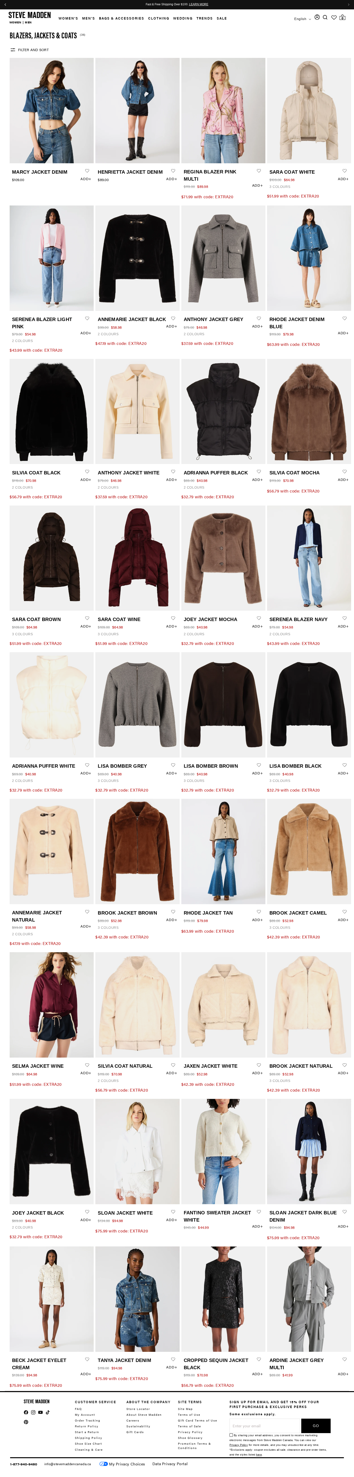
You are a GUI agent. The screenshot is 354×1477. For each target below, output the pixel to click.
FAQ (78, 1409)
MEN (28, 22)
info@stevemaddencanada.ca (67, 1463)
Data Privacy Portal (170, 1463)
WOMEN (15, 22)
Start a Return (87, 1432)
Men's (88, 18)
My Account (85, 1414)
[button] (66, 18)
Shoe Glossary (190, 1438)
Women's (68, 18)
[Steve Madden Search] (325, 17)
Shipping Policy (88, 1438)
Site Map (185, 1409)
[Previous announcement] (5, 4)
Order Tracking (87, 1420)
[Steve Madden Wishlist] (334, 17)
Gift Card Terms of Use (197, 1420)
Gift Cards (135, 1432)
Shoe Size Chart (88, 1443)
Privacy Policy (190, 1432)
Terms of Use (189, 1414)
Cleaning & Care (89, 1449)
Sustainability (138, 1426)
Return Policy (86, 1426)
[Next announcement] (348, 4)
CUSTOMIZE (127, 1464)
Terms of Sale (189, 1426)
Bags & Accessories (121, 18)
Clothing (158, 18)
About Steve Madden (144, 1414)
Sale (222, 18)
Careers (132, 1420)
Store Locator (138, 1409)
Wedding (183, 18)
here (259, 1454)
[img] (325, 17)
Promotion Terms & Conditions (194, 1445)
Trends (205, 18)
